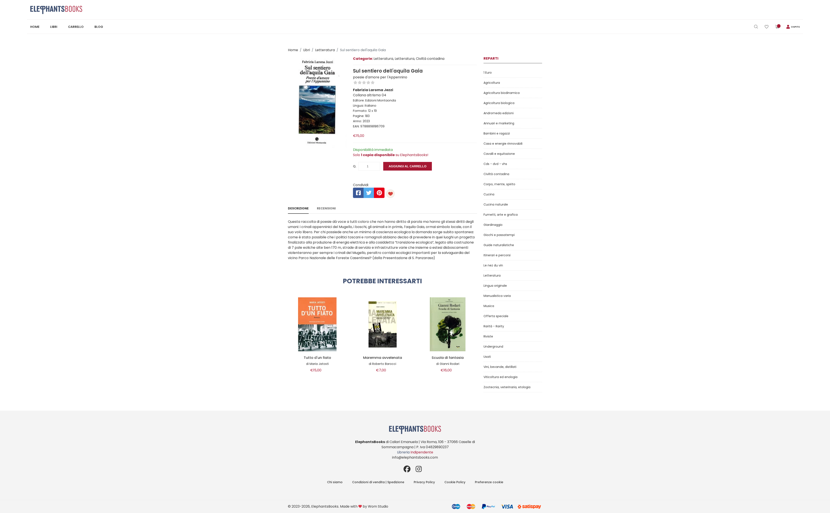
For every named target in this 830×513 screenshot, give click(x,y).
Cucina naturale (496, 204)
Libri (53, 27)
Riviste (488, 336)
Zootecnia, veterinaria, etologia (507, 387)
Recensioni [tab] (326, 208)
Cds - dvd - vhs (495, 164)
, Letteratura (403, 58)
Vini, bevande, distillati (500, 367)
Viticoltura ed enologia (500, 377)
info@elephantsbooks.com (415, 457)
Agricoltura (492, 83)
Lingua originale (495, 285)
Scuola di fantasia (448, 358)
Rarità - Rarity (494, 326)
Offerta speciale (496, 316)
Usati (487, 357)
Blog (98, 27)
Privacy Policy (424, 482)
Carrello (76, 27)
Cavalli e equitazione (499, 154)
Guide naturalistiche (499, 245)
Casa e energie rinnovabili (503, 143)
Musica (489, 306)
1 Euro (488, 72)
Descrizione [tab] (298, 208)
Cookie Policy (454, 482)
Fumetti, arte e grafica (501, 214)
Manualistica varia (497, 296)
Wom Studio (378, 506)
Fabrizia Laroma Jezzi (373, 89)
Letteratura (325, 50)
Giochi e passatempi (499, 235)
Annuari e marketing (499, 123)
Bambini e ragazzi (497, 133)
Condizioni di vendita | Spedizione (378, 482)
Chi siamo (335, 482)
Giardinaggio (493, 225)
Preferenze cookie (489, 482)
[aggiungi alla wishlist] (390, 193)
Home (34, 27)
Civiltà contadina (496, 174)
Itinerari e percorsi (497, 255)
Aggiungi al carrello (407, 166)
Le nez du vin (493, 265)
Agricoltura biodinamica (502, 93)
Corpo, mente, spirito (499, 184)
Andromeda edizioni (499, 113)
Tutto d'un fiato (317, 358)
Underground (493, 346)
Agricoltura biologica (499, 103)
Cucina (489, 194)
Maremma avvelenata (382, 358)
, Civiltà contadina (429, 58)
